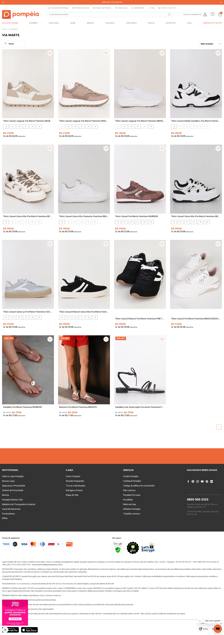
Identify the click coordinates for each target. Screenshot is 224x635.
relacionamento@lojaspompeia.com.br (47, 587)
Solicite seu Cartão (82, 8)
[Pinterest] (193, 504)
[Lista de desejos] (212, 14)
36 (19, 126)
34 (6, 126)
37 (26, 126)
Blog (153, 8)
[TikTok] (207, 504)
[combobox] (110, 14)
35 (12, 126)
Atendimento (139, 8)
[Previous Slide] (3, 2)
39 (39, 126)
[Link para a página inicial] (5, 29)
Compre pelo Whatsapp (59, 8)
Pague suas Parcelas (103, 8)
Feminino (84, 470)
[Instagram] (197, 504)
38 (32, 126)
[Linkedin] (211, 504)
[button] (159, 477)
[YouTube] (202, 504)
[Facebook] (188, 504)
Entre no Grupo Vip (168, 8)
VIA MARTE (14, 29)
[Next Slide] (220, 2)
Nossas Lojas (122, 8)
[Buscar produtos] (169, 14)
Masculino (99, 470)
